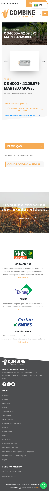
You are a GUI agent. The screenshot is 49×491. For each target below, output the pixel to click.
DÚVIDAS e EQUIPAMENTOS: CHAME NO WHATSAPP (22, 109)
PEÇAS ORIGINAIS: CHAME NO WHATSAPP (20, 115)
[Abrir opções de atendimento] (43, 485)
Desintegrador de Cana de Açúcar (14, 456)
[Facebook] (4, 384)
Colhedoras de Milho (9, 444)
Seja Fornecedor (7, 415)
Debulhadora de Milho (10, 448)
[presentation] (6, 61)
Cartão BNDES (7, 431)
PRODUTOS (24, 218)
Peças (4, 460)
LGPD (4, 436)
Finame (5, 427)
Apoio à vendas (7, 419)
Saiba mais (22, 278)
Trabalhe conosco (8, 411)
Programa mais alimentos (11, 423)
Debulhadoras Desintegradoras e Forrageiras (18, 452)
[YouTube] (13, 384)
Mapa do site (6, 440)
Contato (5, 407)
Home (6, 30)
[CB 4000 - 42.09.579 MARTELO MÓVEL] (24, 61)
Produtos (5, 399)
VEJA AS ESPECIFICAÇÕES (14, 104)
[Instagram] (9, 384)
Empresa (5, 395)
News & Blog (6, 403)
